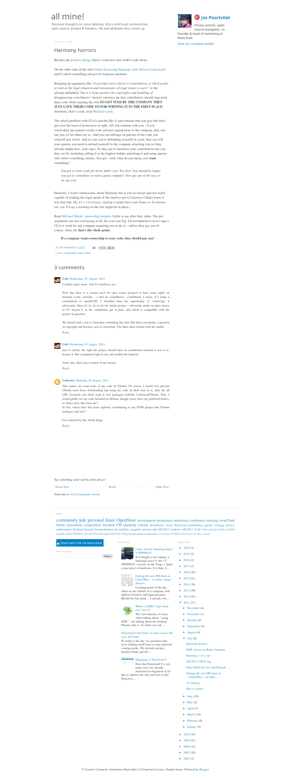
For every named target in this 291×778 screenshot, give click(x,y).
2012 (186, 596)
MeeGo (184, 533)
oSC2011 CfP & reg (198, 661)
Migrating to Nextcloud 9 (150, 659)
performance (195, 525)
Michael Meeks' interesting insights (86, 216)
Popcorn (127, 534)
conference (197, 520)
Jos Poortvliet (215, 18)
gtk (134, 534)
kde (82, 520)
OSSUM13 (116, 534)
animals (212, 529)
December (193, 608)
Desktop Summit (83, 529)
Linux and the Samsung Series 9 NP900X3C (154, 551)
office (199, 533)
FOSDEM (176, 533)
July (190, 638)
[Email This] (100, 247)
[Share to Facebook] (109, 247)
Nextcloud (180, 525)
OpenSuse (126, 520)
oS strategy (193, 683)
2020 (186, 548)
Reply (66, 332)
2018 (186, 560)
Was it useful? (195, 689)
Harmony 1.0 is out (198, 655)
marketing (180, 520)
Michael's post (103, 111)
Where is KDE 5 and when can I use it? (151, 608)
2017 (186, 566)
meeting (213, 520)
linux (88, 253)
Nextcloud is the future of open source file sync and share (147, 634)
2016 (186, 572)
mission (146, 529)
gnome (209, 525)
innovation (74, 524)
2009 (186, 740)
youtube (60, 534)
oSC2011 (187, 529)
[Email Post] (93, 247)
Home (112, 487)
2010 (186, 734)
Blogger (204, 769)
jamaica (141, 534)
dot (190, 533)
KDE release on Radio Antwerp (205, 649)
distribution (157, 525)
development (146, 520)
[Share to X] (106, 247)
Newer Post (62, 487)
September (194, 626)
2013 (186, 590)
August (192, 632)
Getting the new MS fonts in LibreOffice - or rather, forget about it (153, 579)
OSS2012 (78, 534)
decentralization (104, 529)
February (193, 720)
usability (124, 529)
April (190, 708)
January (192, 727)
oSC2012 (163, 529)
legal (81, 253)
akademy (130, 524)
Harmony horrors (196, 644)
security (206, 533)
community (70, 253)
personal (96, 520)
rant (101, 534)
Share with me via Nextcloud (81, 543)
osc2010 (230, 529)
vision (169, 525)
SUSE (197, 529)
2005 (186, 758)
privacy (230, 525)
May (190, 702)
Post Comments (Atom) (85, 494)
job (86, 534)
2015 (186, 578)
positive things (81, 60)
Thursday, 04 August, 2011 (92, 380)
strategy (219, 525)
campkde (135, 529)
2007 (186, 752)
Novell (221, 529)
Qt (116, 529)
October (192, 620)
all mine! (67, 16)
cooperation (92, 524)
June (190, 696)
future (60, 524)
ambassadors (64, 529)
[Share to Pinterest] (113, 247)
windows (175, 529)
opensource (152, 534)
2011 (186, 602)
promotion (164, 520)
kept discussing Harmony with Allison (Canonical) (131, 69)
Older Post (162, 487)
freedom (109, 524)
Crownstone (164, 533)
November (193, 614)
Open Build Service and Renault (206, 667)
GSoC (69, 534)
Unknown (68, 380)
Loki (65, 278)
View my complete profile (195, 44)
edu (194, 533)
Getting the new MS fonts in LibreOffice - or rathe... (203, 675)
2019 (186, 554)
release (143, 524)
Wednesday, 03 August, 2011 (87, 278)
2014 (186, 584)
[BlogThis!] (103, 247)
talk (154, 529)
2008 (186, 746)
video (205, 529)
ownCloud (227, 520)
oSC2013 (93, 534)
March (191, 714)
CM (119, 524)
